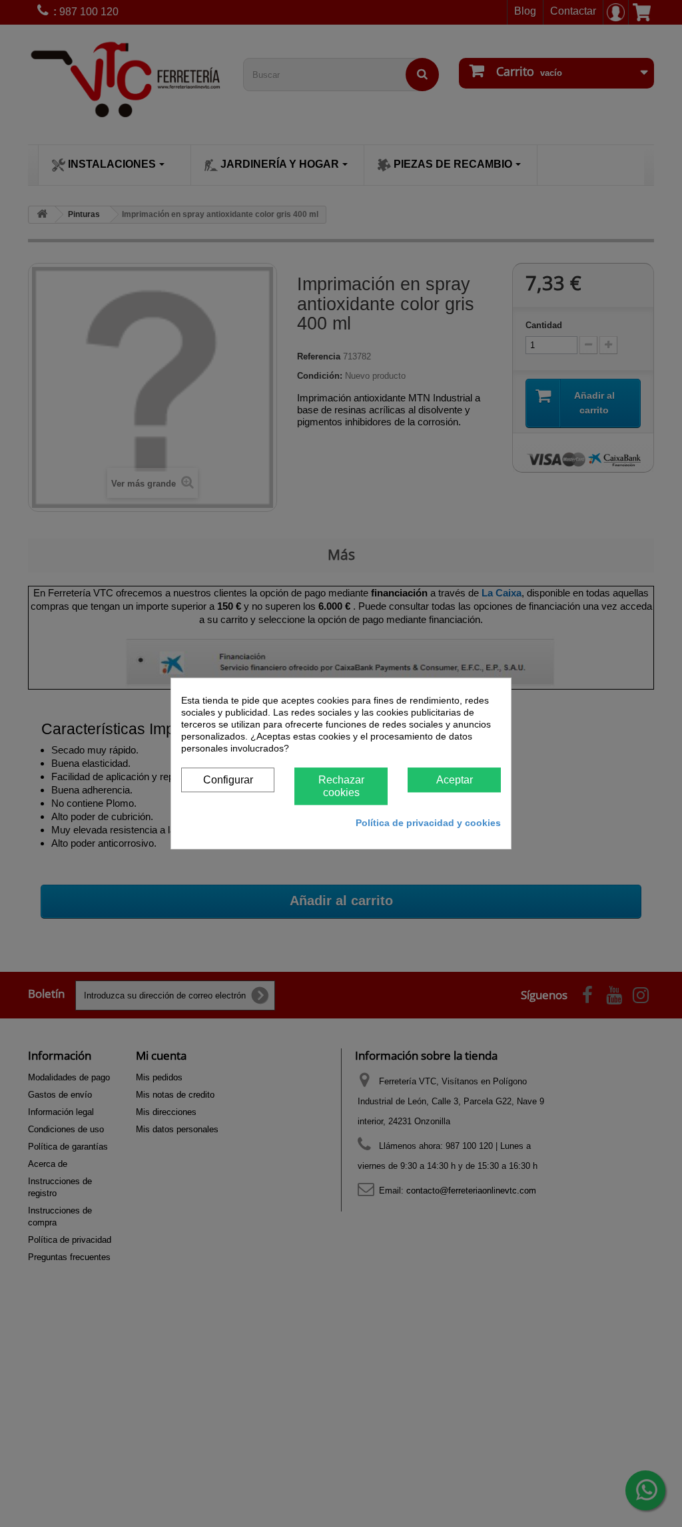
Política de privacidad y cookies (428, 822)
